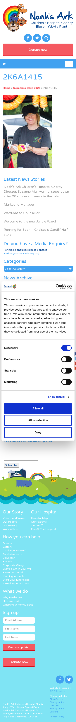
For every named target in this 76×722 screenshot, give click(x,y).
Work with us (10, 529)
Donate (7, 543)
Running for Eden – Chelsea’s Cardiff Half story (36, 232)
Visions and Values (14, 518)
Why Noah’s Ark (12, 597)
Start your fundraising (16, 579)
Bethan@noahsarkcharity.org (21, 253)
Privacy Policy (57, 716)
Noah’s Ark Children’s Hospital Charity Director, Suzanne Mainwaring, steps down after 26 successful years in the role (36, 191)
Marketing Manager (19, 205)
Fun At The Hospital (43, 529)
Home (6, 88)
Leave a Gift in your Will (17, 568)
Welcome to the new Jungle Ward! (30, 221)
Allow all (38, 408)
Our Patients (39, 521)
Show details (56, 396)
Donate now (38, 50)
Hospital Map (39, 518)
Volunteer (9, 557)
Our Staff (37, 525)
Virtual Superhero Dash (17, 583)
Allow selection (38, 420)
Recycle (8, 561)
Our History (10, 525)
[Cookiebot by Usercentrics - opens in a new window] (55, 286)
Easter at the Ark (13, 572)
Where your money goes (18, 604)
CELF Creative (57, 691)
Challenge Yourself (14, 550)
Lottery (7, 546)
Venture (54, 711)
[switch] (66, 359)
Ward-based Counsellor (21, 213)
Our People (10, 521)
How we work (11, 601)
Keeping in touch (13, 576)
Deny (38, 432)
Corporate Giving (13, 565)
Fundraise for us (13, 554)
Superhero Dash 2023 (26, 88)
